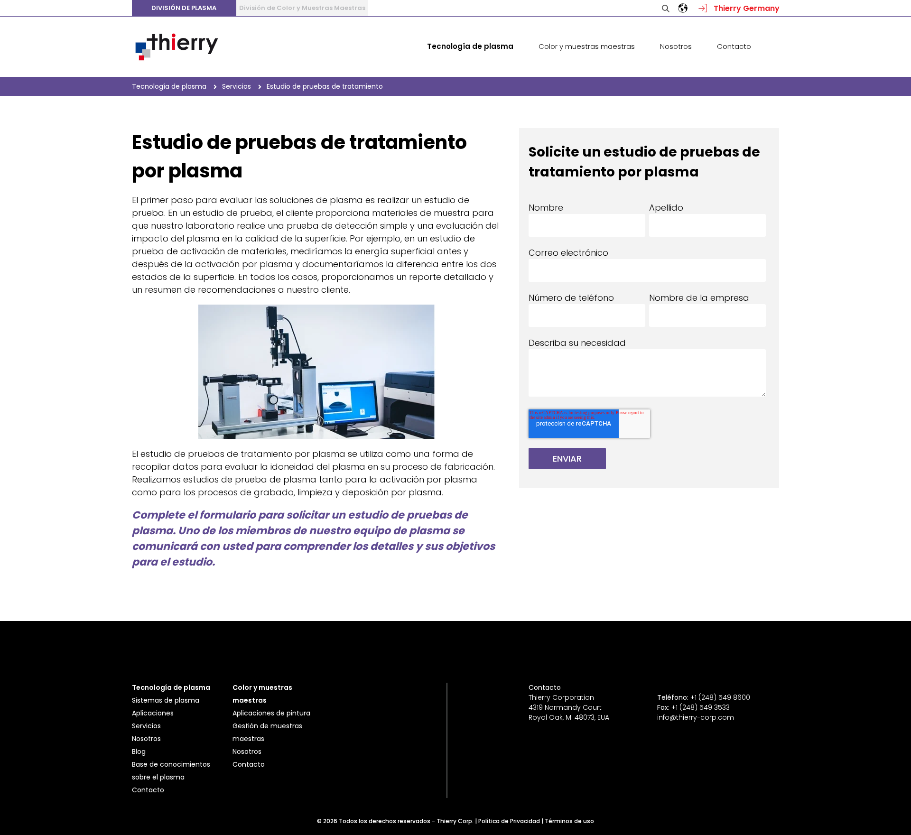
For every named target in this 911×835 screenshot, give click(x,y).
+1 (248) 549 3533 (700, 707)
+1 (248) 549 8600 (720, 697)
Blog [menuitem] (139, 751)
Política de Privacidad (509, 821)
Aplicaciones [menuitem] (153, 713)
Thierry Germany (746, 8)
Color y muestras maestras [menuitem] (587, 46)
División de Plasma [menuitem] (183, 7)
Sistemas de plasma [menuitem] (165, 700)
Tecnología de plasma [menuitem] (470, 46)
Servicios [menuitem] (146, 726)
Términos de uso (569, 821)
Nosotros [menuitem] (676, 46)
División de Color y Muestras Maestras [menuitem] (302, 7)
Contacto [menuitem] (734, 46)
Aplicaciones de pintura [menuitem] (271, 713)
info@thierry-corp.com (695, 717)
